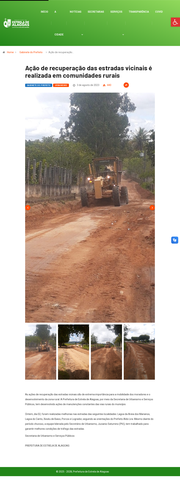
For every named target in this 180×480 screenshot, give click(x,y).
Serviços (116, 11)
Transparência (139, 11)
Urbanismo (61, 85)
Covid (159, 11)
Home (10, 52)
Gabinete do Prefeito (31, 52)
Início (44, 11)
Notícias (75, 11)
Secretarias (96, 11)
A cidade (58, 23)
